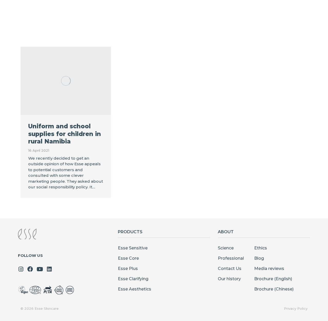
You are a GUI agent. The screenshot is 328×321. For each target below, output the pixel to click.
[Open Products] (135, 13)
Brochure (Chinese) (274, 289)
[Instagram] (21, 269)
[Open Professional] (246, 13)
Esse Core (128, 258)
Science (226, 248)
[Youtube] (40, 269)
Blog (259, 258)
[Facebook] (30, 269)
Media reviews (269, 268)
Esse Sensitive (133, 248)
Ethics (260, 248)
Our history (229, 278)
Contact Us (229, 268)
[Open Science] (205, 13)
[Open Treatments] (174, 13)
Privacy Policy (296, 308)
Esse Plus (128, 268)
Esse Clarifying (133, 278)
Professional (231, 258)
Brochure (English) (273, 278)
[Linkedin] (49, 269)
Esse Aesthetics (134, 289)
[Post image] (65, 81)
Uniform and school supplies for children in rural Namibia (64, 134)
